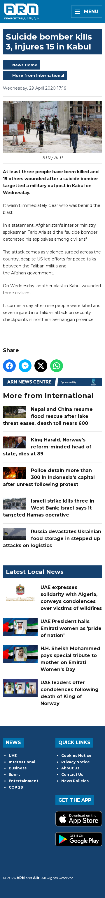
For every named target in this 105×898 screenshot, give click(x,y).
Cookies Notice (76, 755)
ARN (21, 878)
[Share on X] (40, 365)
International (22, 762)
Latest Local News (35, 571)
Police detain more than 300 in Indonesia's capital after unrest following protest (49, 477)
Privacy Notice (75, 762)
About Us (70, 768)
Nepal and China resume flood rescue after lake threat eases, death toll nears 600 (48, 416)
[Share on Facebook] (9, 365)
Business (18, 768)
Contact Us (72, 774)
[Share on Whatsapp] (56, 365)
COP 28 (16, 787)
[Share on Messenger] (25, 365)
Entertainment (23, 781)
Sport (14, 774)
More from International (38, 75)
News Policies (75, 781)
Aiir (36, 878)
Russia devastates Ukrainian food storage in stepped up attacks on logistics (52, 538)
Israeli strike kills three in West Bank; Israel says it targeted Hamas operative (48, 508)
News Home (24, 65)
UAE (13, 755)
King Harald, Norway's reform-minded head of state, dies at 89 (47, 447)
